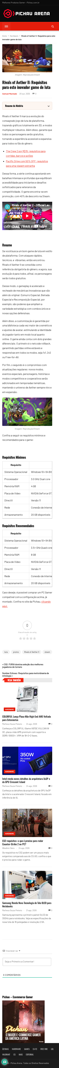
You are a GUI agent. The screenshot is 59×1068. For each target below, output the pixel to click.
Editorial (30, 1054)
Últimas (5, 1049)
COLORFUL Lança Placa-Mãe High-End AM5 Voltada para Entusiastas (26, 718)
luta (6, 652)
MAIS (21, 1054)
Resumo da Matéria (14, 106)
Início (4, 36)
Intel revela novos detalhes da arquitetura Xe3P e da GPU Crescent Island (26, 780)
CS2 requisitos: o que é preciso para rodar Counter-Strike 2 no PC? (22, 842)
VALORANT (6, 1054)
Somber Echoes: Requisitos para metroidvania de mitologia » (25, 674)
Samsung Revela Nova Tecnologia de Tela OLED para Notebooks (26, 904)
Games (26, 1049)
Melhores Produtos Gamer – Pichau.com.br (20, 2)
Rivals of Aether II (31, 652)
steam (47, 652)
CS (14, 1054)
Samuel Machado (9, 94)
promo (16, 652)
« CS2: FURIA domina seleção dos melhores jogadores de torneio (22, 665)
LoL (52, 1049)
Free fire (44, 1049)
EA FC (35, 1049)
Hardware (14, 36)
